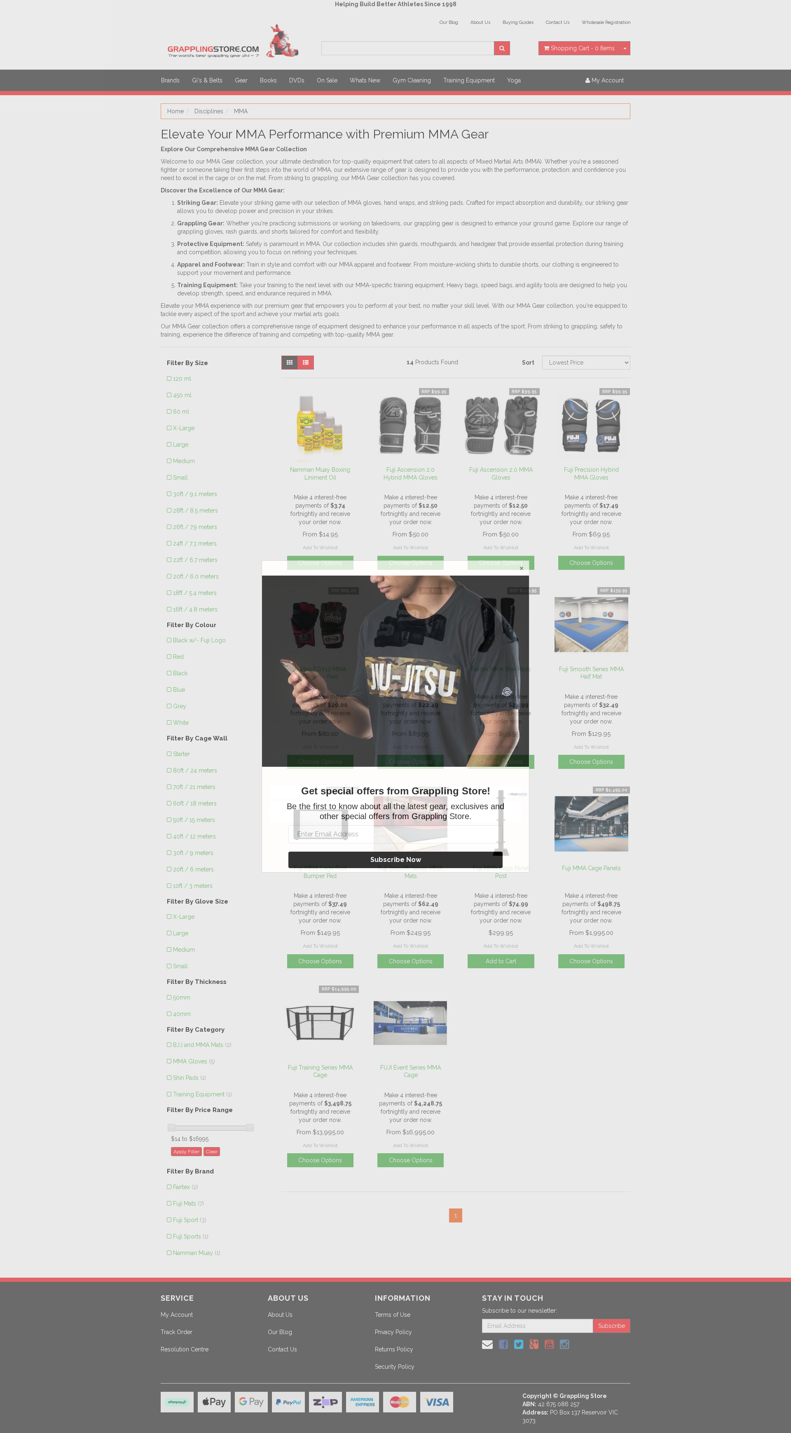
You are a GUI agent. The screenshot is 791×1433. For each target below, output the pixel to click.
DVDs (296, 80)
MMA (241, 111)
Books (268, 80)
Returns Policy (394, 1349)
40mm (182, 1014)
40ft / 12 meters (194, 836)
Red (178, 656)
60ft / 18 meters (195, 803)
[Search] (502, 48)
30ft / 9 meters (193, 853)
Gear (241, 80)
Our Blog (449, 22)
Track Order (176, 1332)
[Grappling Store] (235, 39)
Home (175, 111)
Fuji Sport (189, 1220)
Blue (179, 689)
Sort (528, 362)
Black (180, 673)
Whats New (365, 80)
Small (180, 477)
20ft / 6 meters (193, 869)
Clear (212, 1151)
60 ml (181, 411)
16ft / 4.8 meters (195, 609)
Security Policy (394, 1366)
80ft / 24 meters (195, 770)
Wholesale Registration (606, 22)
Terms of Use (392, 1314)
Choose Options (591, 563)
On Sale (327, 80)
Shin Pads (189, 1078)
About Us (480, 22)
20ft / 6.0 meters (196, 576)
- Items (583, 48)
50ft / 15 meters (194, 820)
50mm (181, 997)
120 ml (182, 378)
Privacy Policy (393, 1332)
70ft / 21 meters (194, 787)
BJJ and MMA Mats (202, 1045)
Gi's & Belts (207, 80)
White (181, 722)
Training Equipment (469, 80)
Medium (184, 461)
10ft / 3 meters (193, 886)
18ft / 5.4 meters (195, 593)
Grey (179, 706)
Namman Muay (196, 1253)
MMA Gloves (194, 1061)
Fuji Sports (190, 1236)
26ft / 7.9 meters (195, 527)
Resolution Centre (184, 1349)
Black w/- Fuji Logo (199, 640)
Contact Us (557, 22)
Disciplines (208, 111)
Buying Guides (518, 22)
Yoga (514, 80)
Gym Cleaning (412, 80)
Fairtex (185, 1187)
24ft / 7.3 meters (195, 543)
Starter (181, 754)
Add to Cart (501, 961)
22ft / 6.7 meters (195, 560)
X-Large (183, 428)
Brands (170, 80)
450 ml (182, 395)
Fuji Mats (188, 1203)
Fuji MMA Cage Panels (591, 868)
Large (180, 444)
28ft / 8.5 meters (195, 510)
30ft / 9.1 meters (195, 494)
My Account (177, 1314)
